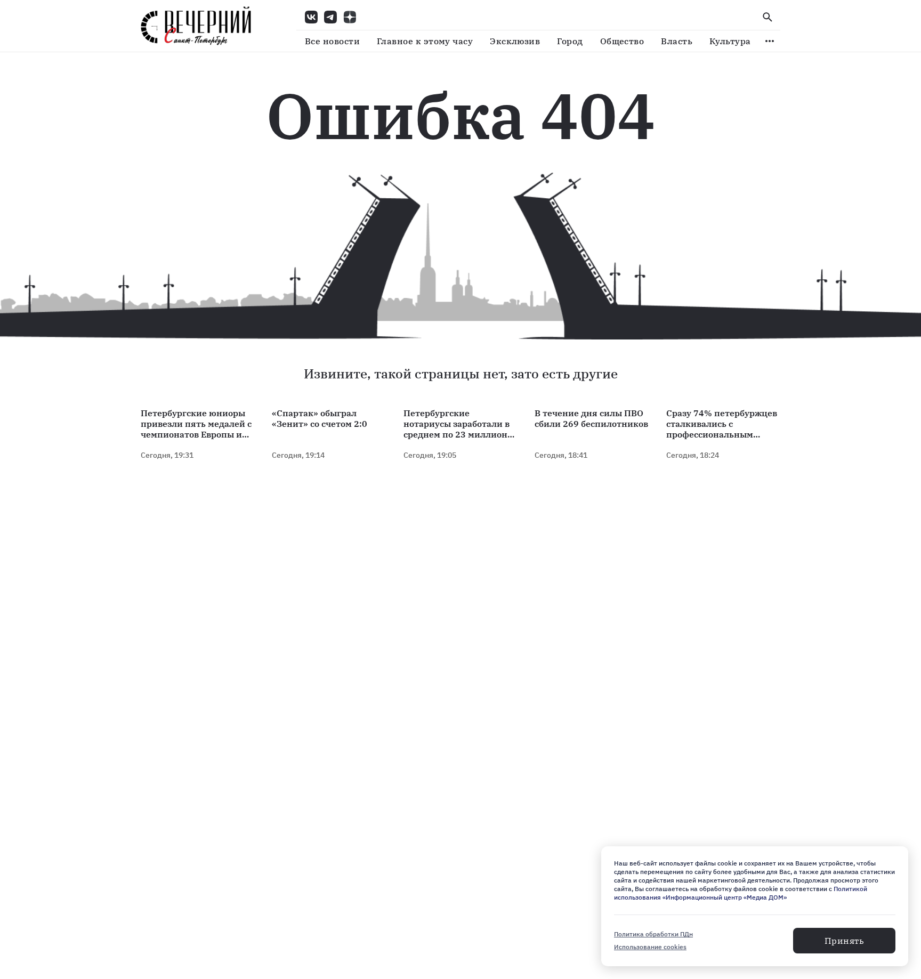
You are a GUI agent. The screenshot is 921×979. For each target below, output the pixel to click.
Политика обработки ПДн (653, 934)
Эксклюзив (515, 41)
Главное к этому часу (425, 41)
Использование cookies (650, 947)
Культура (730, 41)
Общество (622, 41)
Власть (676, 41)
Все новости (332, 41)
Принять (844, 940)
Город (570, 41)
